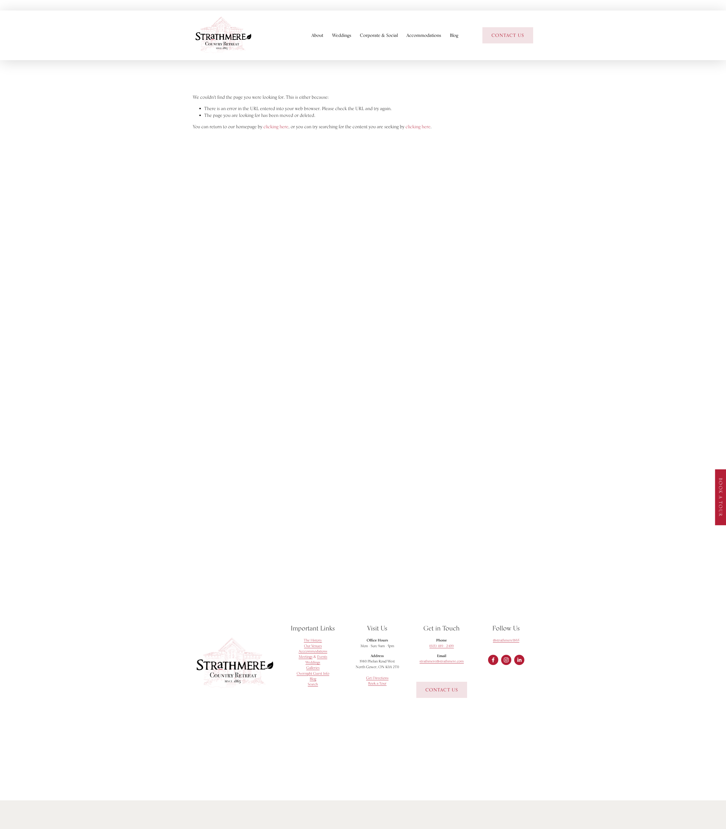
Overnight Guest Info (313, 673)
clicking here (275, 126)
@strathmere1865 (506, 640)
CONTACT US (507, 35)
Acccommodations (313, 651)
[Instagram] (506, 660)
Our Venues (313, 646)
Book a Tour (720, 497)
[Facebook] (493, 660)
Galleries (313, 668)
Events (322, 657)
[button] (91, 254)
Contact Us (441, 690)
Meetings (306, 657)
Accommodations (423, 35)
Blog (454, 35)
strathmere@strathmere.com (441, 661)
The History (313, 640)
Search (313, 684)
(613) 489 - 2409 (441, 646)
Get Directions (377, 678)
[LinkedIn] (519, 660)
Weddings (341, 35)
